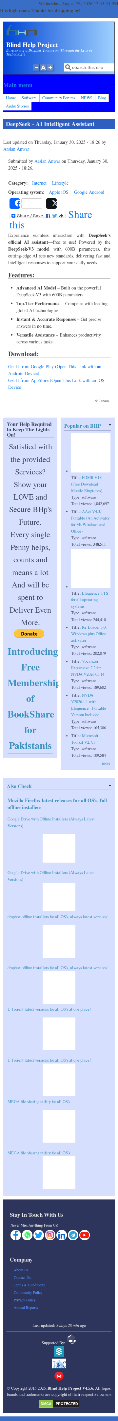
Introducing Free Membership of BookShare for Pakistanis (34, 698)
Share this (51, 219)
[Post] (51, 203)
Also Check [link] (19, 786)
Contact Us (22, 1277)
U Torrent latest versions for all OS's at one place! (49, 1009)
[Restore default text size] (43, 71)
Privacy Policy (25, 1299)
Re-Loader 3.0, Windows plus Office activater (89, 633)
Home (11, 98)
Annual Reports (26, 1307)
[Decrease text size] (36, 71)
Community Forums (58, 98)
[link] (59, 85)
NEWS (86, 98)
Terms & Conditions (29, 1284)
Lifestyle (60, 183)
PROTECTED (67, 1404)
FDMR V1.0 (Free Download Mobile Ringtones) (86, 484)
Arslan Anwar (16, 149)
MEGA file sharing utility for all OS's (39, 1101)
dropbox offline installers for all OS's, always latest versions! (58, 916)
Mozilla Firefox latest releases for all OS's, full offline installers (57, 804)
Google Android (89, 192)
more (106, 763)
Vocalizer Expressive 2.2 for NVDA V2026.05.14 (87, 667)
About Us (21, 1269)
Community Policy (28, 1292)
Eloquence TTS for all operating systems (89, 599)
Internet (39, 183)
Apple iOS (59, 192)
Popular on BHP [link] (82, 425)
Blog (102, 98)
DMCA (46, 1404)
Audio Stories (17, 106)
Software (29, 98)
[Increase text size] (51, 71)
